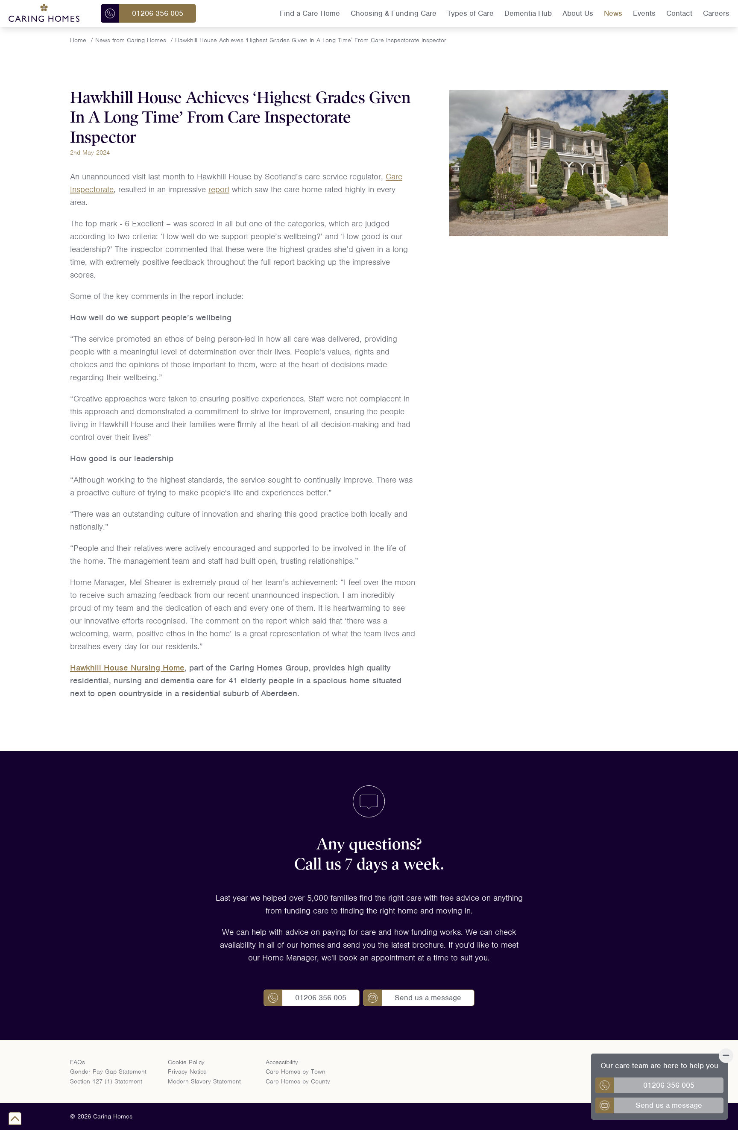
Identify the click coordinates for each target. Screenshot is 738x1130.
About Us (577, 13)
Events (644, 13)
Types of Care (470, 13)
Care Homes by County (298, 1081)
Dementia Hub (528, 13)
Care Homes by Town (295, 1071)
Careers (716, 13)
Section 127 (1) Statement (106, 1081)
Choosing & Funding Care (393, 13)
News (613, 13)
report (218, 189)
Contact (679, 13)
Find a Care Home (310, 13)
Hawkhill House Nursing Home (127, 667)
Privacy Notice (187, 1071)
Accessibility (282, 1062)
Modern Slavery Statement (204, 1081)
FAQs (77, 1062)
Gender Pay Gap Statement (108, 1071)
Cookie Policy (186, 1062)
